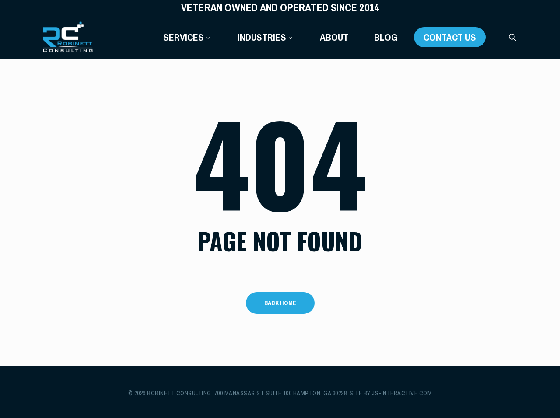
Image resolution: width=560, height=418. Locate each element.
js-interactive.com (402, 393)
